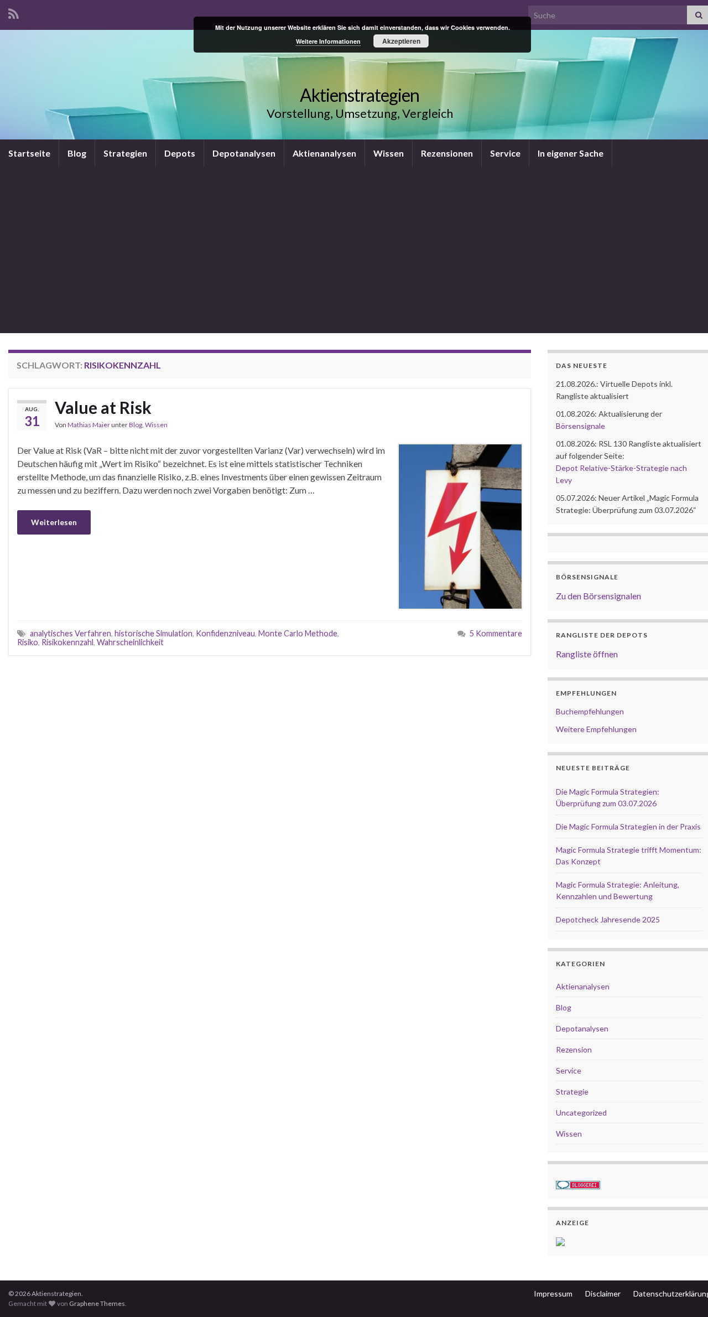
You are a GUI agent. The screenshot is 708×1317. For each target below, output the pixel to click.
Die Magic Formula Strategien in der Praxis (628, 826)
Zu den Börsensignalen (598, 595)
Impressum (553, 1293)
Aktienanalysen (324, 153)
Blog (76, 153)
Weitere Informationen (328, 41)
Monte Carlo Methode (297, 633)
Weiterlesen (54, 522)
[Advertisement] (359, 250)
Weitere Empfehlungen (596, 729)
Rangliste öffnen (587, 654)
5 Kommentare (496, 633)
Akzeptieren (401, 41)
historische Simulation (153, 633)
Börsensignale (580, 426)
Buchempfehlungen (590, 711)
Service (505, 153)
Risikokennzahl (67, 642)
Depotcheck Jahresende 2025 (608, 919)
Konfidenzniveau (225, 633)
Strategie (572, 1091)
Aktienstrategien (359, 95)
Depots (179, 153)
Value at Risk (103, 407)
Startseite (29, 153)
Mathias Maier (88, 425)
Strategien (125, 153)
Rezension (574, 1049)
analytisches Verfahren (70, 633)
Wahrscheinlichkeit (130, 642)
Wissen (388, 153)
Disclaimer (603, 1293)
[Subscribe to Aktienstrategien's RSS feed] (13, 12)
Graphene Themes (97, 1303)
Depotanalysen (243, 153)
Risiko (27, 642)
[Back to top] (683, 1292)
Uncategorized (581, 1112)
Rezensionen (447, 153)
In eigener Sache (570, 153)
